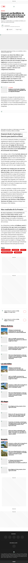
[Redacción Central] (2, 26)
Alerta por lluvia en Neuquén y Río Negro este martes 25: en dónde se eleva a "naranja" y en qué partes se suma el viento (17, 432)
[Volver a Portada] (3, 6)
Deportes (3, 10)
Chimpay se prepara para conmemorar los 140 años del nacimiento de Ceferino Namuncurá (17, 331)
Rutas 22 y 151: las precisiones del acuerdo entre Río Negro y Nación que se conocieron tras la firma (16, 415)
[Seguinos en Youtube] (14, 537)
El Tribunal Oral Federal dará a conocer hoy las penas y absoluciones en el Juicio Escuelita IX (17, 461)
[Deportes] (14, 6)
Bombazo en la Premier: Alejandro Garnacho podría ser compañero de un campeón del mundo (17, 90)
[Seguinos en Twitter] (9, 537)
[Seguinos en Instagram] (18, 537)
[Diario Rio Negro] (14, 552)
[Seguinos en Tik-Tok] (22, 537)
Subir (14, 561)
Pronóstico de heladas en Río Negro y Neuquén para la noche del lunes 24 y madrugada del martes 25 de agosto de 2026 (17, 423)
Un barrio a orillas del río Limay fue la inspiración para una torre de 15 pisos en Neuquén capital (17, 348)
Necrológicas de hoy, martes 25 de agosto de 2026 (17, 407)
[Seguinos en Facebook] (5, 537)
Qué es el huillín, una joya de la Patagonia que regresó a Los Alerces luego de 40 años (17, 340)
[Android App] (14, 546)
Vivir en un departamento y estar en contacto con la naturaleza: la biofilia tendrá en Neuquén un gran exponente (17, 356)
